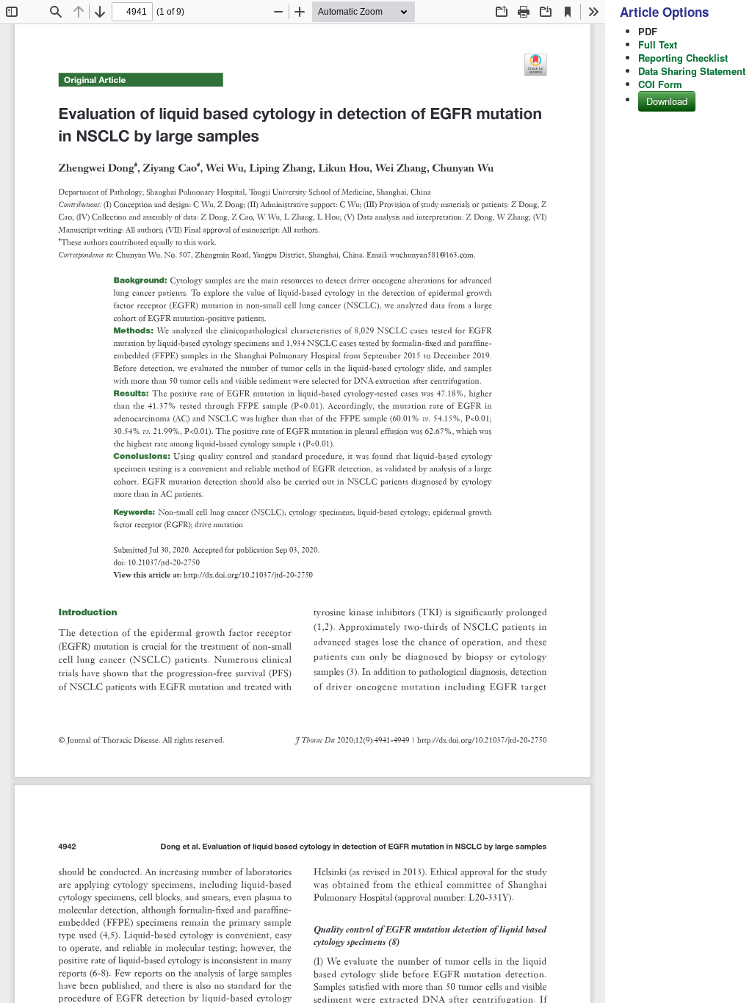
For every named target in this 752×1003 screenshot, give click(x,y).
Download (666, 101)
